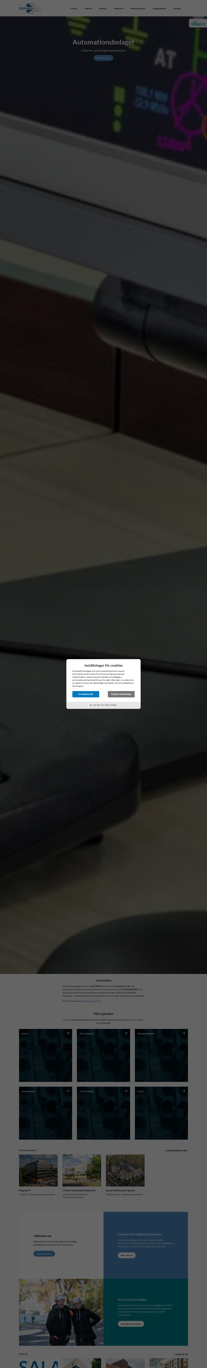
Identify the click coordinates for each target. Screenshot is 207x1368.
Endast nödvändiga (121, 694)
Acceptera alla (85, 694)
